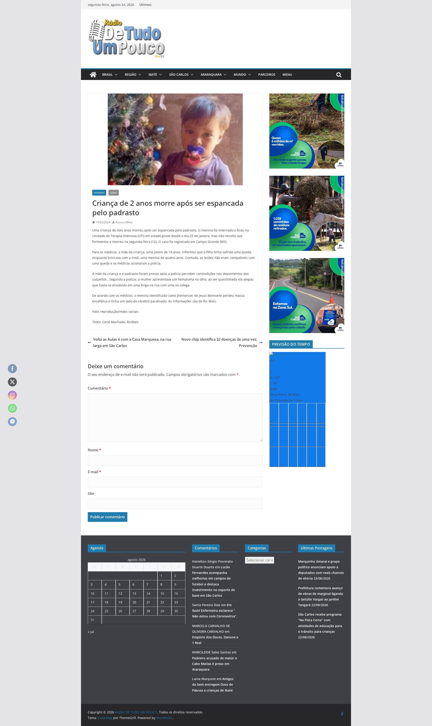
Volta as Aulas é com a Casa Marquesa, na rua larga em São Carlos (132, 342)
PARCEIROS (266, 74)
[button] (115, 74)
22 (162, 602)
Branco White (124, 222)
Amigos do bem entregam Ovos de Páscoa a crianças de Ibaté (213, 684)
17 (92, 602)
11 (106, 593)
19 (120, 602)
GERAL (113, 192)
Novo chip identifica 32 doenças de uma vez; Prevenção (219, 342)
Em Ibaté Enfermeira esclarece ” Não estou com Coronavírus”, (214, 610)
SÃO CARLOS (179, 74)
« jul (91, 632)
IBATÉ (152, 74)
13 (134, 593)
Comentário (99, 388)
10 (92, 593)
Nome (94, 449)
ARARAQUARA (211, 74)
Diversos (99, 192)
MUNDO (240, 74)
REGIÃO (130, 74)
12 (120, 593)
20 (134, 602)
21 (148, 602)
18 (106, 602)
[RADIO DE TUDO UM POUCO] (93, 74)
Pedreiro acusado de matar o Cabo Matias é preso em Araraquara (214, 663)
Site (91, 493)
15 (162, 593)
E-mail (94, 471)
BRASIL (107, 74)
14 (148, 593)
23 (176, 602)
